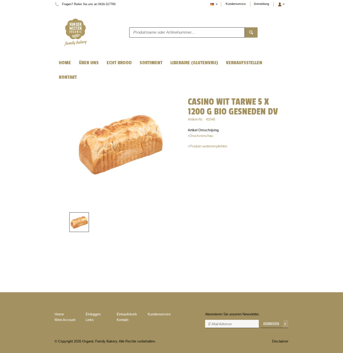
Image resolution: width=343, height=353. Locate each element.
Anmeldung (261, 4)
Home (59, 314)
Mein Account (65, 320)
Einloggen (93, 314)
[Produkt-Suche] (251, 32)
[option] (120, 143)
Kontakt (122, 320)
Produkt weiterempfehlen (208, 146)
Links (90, 320)
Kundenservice (236, 4)
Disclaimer (280, 341)
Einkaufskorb (127, 314)
